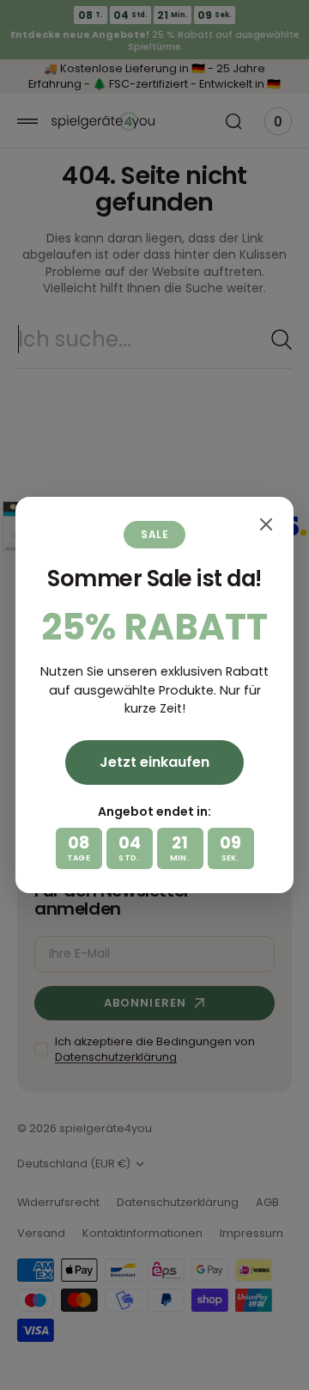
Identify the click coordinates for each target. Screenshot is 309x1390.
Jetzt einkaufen (154, 762)
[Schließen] (266, 524)
